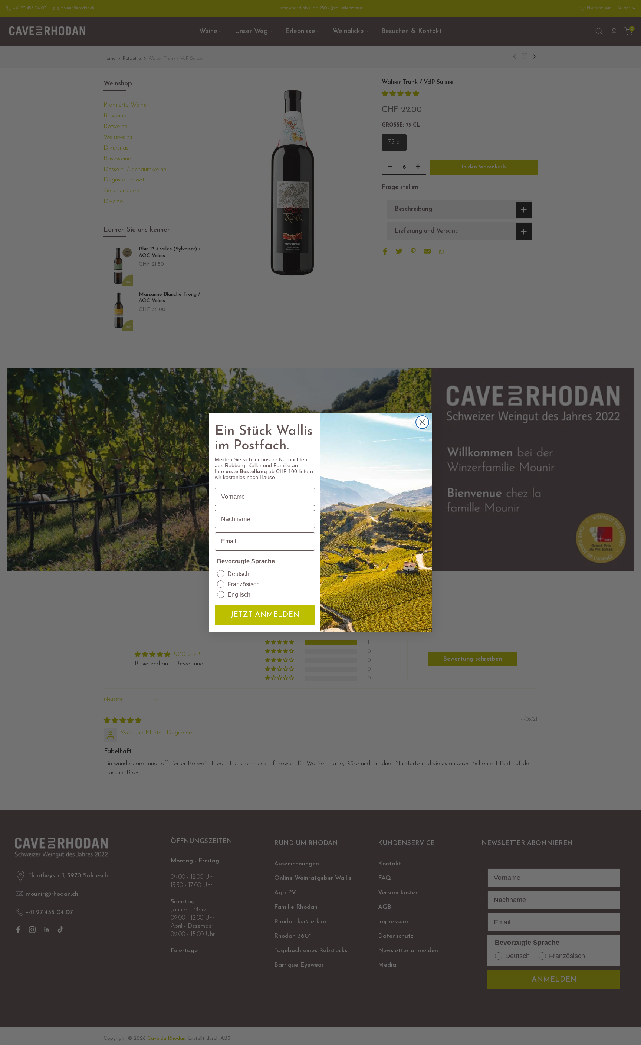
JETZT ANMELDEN (264, 615)
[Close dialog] (422, 422)
